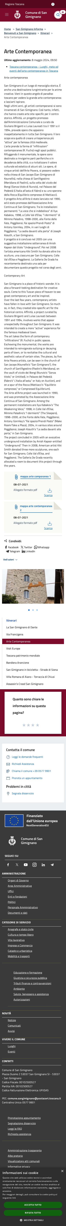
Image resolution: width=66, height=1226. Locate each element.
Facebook (13, 547)
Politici (12, 902)
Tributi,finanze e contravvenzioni (32, 983)
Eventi (11, 1051)
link (14, 1197)
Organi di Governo (18, 880)
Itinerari (45, 33)
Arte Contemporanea (18, 641)
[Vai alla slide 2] (33, 610)
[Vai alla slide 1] (29, 610)
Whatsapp (43, 547)
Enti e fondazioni (17, 897)
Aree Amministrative (20, 886)
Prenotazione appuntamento (24, 1118)
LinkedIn (30, 551)
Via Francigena (14, 634)
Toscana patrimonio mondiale (23, 656)
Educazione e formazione (28, 972)
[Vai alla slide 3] (37, 610)
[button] (32, 1220)
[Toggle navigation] (7, 14)
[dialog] (33, 1197)
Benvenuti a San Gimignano (20, 33)
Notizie (12, 1020)
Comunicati (14, 1026)
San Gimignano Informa (29, 29)
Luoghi (12, 1046)
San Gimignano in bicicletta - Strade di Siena (32, 670)
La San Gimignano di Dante (21, 627)
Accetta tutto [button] (32, 1204)
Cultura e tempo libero (21, 935)
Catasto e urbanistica (20, 951)
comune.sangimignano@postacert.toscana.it (34, 1098)
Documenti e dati (17, 913)
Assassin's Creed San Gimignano (24, 684)
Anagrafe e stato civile (21, 929)
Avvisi (11, 1031)
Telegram (14, 551)
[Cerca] (59, 15)
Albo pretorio (15, 1156)
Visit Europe (13, 648)
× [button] (62, 1171)
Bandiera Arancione (17, 663)
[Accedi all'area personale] (53, 4)
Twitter (28, 547)
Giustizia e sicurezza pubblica (30, 978)
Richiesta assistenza (19, 1134)
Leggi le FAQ (15, 1129)
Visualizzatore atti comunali (24, 1161)
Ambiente (19, 989)
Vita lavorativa (16, 940)
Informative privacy (19, 1167)
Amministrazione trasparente (25, 1150)
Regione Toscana (14, 4)
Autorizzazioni (22, 999)
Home (7, 29)
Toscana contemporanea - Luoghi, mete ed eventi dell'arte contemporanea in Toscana (33, 69)
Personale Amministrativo (23, 907)
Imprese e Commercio (20, 945)
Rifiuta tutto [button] (33, 1212)
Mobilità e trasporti (19, 956)
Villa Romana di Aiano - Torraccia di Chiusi (30, 677)
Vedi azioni (8, 559)
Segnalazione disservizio (22, 1123)
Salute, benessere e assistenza (31, 994)
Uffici (11, 891)
